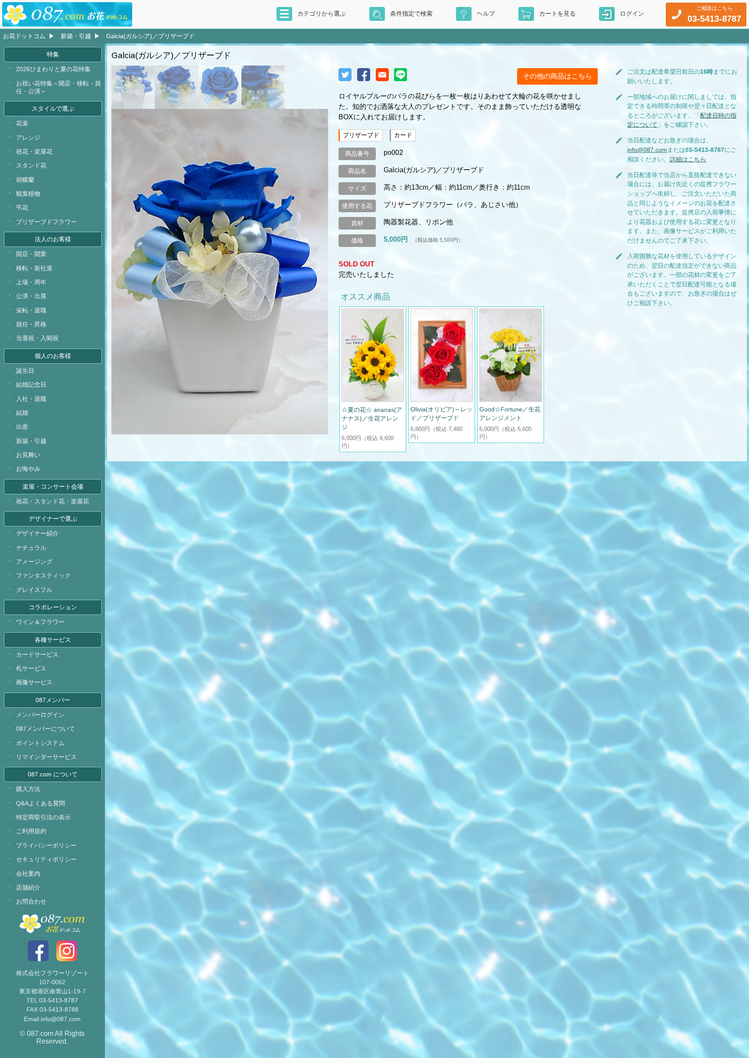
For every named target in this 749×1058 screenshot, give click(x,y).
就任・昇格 (31, 324)
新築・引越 (76, 36)
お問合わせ (31, 901)
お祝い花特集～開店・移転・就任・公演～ (58, 87)
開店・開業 (31, 253)
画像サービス (34, 682)
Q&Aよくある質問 (40, 803)
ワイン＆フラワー (40, 621)
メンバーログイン (40, 714)
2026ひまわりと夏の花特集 (53, 69)
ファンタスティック (43, 575)
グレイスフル (34, 589)
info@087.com (647, 149)
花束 (22, 123)
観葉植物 (28, 193)
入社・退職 (31, 398)
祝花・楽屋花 (34, 151)
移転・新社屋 (34, 268)
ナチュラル (31, 547)
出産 (22, 426)
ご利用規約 (31, 831)
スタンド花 (31, 165)
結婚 (22, 412)
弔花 (22, 207)
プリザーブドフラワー (46, 221)
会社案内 (28, 873)
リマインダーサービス (46, 756)
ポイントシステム (40, 742)
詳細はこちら (688, 159)
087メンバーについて (45, 728)
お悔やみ (28, 468)
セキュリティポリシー (46, 859)
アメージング (34, 561)
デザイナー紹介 (37, 533)
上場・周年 (31, 282)
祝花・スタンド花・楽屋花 (52, 501)
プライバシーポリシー (46, 845)
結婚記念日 (31, 384)
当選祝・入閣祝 (37, 338)
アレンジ (28, 137)
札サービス (31, 668)
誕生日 (25, 370)
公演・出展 (31, 295)
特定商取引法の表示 (43, 817)
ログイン (632, 13)
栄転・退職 (31, 310)
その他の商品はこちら (557, 76)
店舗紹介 (28, 887)
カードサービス (37, 654)
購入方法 (28, 788)
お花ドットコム (24, 36)
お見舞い (28, 454)
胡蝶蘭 (25, 179)
